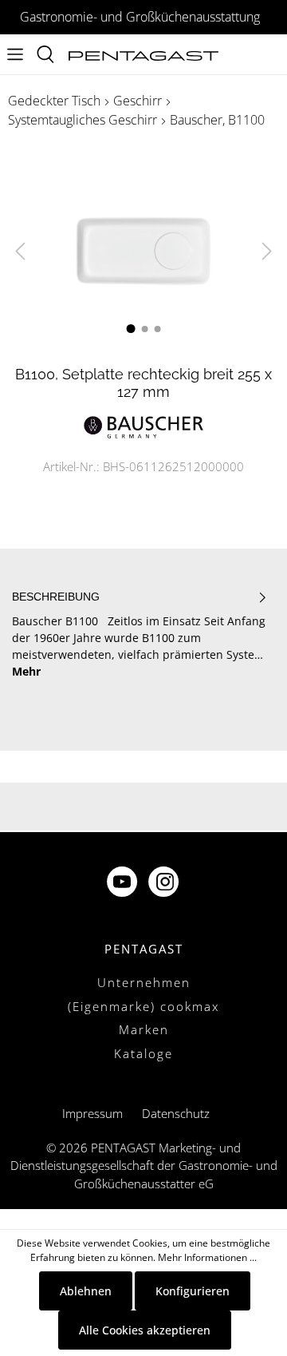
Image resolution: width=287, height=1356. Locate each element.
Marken (144, 1029)
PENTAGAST (143, 949)
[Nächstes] (267, 251)
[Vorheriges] (20, 251)
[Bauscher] (143, 426)
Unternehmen (144, 982)
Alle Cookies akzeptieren (144, 1330)
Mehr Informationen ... (207, 1257)
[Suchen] (45, 54)
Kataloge (143, 1053)
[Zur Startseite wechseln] (143, 54)
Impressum (92, 1113)
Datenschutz (176, 1113)
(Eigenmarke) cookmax (143, 1006)
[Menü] (15, 54)
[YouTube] (123, 883)
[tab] (139, 634)
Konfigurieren (192, 1291)
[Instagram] (165, 883)
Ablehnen (86, 1291)
